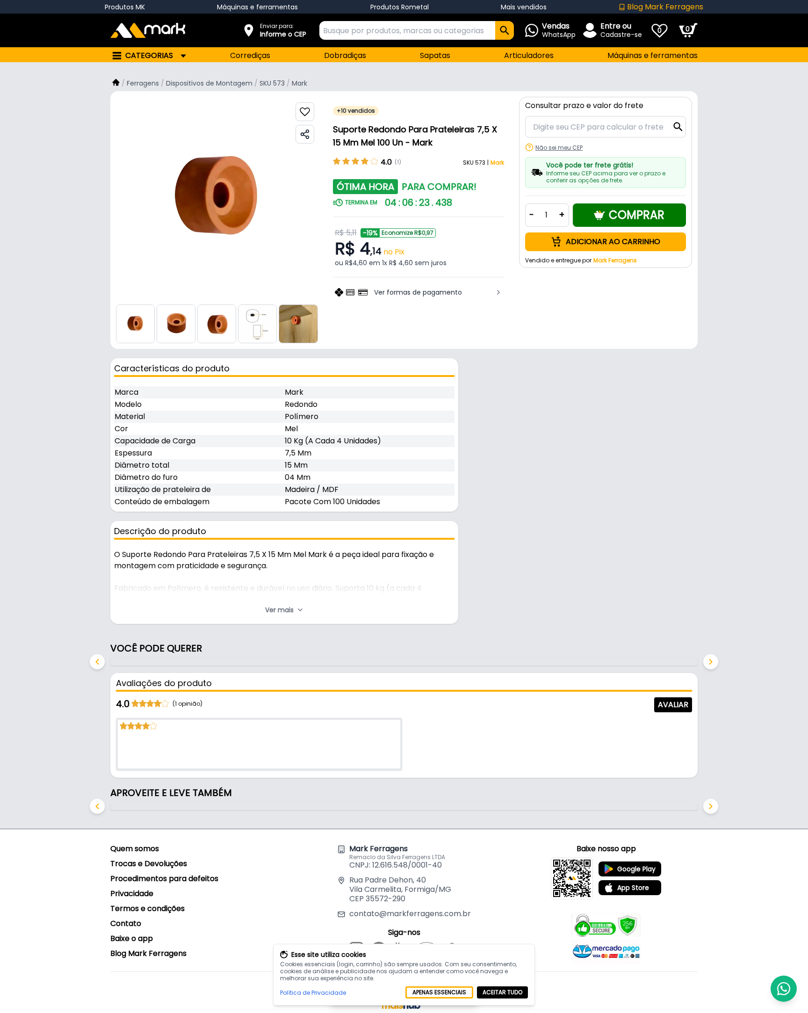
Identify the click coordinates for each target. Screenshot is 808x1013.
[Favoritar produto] (305, 111)
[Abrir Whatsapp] (784, 989)
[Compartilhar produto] (305, 134)
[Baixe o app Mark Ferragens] (572, 878)
